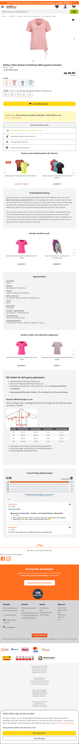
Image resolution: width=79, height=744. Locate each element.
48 (11, 95)
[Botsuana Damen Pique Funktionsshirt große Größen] (57, 348)
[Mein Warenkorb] (73, 7)
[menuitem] (3, 7)
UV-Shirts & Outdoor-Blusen (39, 706)
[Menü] (3, 7)
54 (30, 95)
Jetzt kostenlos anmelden (39, 583)
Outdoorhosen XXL (39, 679)
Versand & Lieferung (46, 612)
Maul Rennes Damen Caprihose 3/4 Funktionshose (57, 257)
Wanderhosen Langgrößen (39, 691)
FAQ (41, 610)
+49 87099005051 (10, 627)
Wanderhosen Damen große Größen (39, 681)
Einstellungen (39, 738)
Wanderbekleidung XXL (39, 678)
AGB (59, 612)
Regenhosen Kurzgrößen (39, 705)
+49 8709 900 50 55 (10, 615)
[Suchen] (74, 12)
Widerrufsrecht (62, 610)
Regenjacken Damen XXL (39, 694)
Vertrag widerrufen (39, 635)
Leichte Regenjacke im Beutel (39, 702)
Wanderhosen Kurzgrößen (39, 690)
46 (5, 95)
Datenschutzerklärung (66, 723)
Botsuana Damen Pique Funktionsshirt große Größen (57, 358)
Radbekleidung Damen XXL (39, 672)
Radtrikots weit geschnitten (39, 670)
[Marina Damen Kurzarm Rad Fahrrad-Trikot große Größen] (57, 166)
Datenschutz (61, 615)
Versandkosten (34, 639)
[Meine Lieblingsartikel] (56, 7)
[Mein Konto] (65, 7)
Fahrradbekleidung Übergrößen (39, 666)
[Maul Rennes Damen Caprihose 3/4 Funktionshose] (57, 246)
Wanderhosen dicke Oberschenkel (39, 684)
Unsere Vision (62, 608)
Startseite (12, 16)
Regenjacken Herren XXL (39, 696)
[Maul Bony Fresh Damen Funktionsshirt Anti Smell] (22, 246)
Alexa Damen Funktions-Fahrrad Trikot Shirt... (22, 176)
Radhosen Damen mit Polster (39, 667)
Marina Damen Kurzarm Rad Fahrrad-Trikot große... (57, 177)
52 (24, 95)
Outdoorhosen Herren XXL (39, 682)
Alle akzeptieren (39, 733)
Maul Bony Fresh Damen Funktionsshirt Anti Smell (22, 257)
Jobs (59, 619)
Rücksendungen (44, 615)
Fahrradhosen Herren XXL (40, 669)
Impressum (61, 617)
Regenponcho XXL (39, 703)
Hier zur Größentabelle (13, 118)
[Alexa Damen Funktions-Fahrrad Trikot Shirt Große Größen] (22, 166)
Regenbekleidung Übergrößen (39, 693)
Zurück (3, 16)
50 (18, 95)
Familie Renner (44, 608)
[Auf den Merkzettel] (73, 20)
